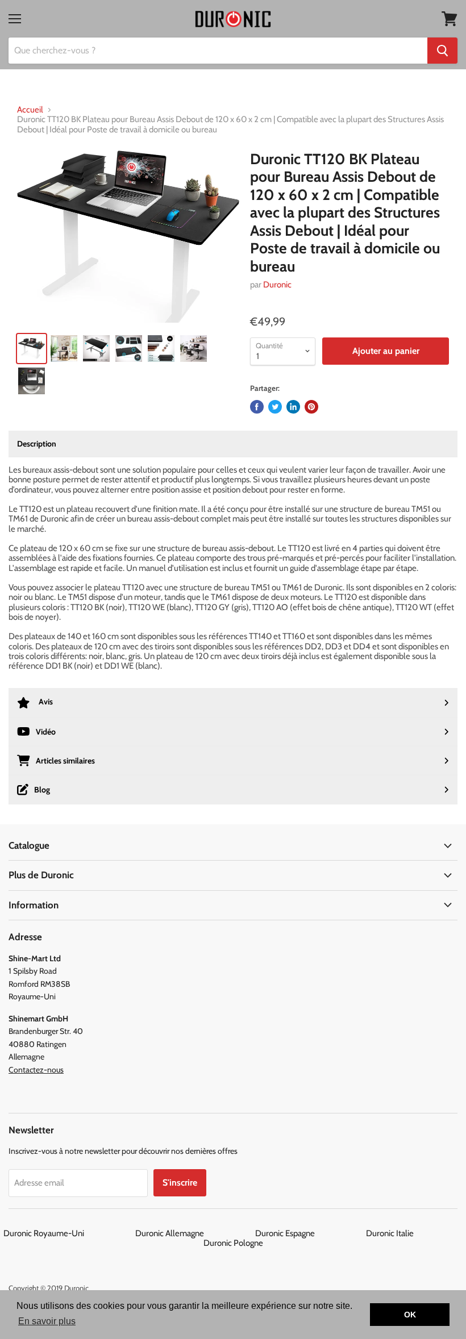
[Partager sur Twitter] (275, 407)
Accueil (30, 110)
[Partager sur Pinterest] (311, 407)
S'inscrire (180, 1182)
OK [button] (410, 1314)
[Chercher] (442, 50)
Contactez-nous (36, 1070)
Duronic (277, 285)
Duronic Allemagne (194, 1233)
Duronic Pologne (233, 1243)
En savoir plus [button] (47, 1321)
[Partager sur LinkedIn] (293, 407)
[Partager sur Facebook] (257, 407)
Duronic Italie (414, 1233)
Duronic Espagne (309, 1233)
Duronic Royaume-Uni (68, 1233)
